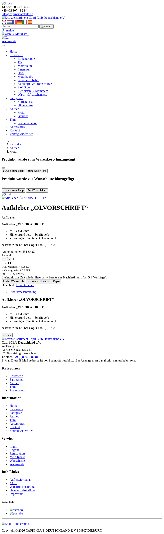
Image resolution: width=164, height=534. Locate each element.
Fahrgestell (16, 98)
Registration (17, 453)
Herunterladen (25, 285)
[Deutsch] (19, 21)
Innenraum (24, 69)
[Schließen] (3, 168)
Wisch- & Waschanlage (32, 94)
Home (13, 51)
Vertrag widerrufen (21, 134)
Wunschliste (17, 460)
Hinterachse (25, 105)
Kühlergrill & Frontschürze (35, 83)
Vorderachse (25, 101)
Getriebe (23, 116)
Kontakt (15, 130)
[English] (4, 21)
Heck (21, 73)
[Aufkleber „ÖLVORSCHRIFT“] (24, 198)
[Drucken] (6, 194)
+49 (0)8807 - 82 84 (25, 357)
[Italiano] (25, 21)
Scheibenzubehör (28, 80)
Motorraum (25, 66)
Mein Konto (17, 457)
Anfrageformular (20, 479)
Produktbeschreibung (23, 292)
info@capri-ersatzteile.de (17, 14)
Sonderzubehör (27, 123)
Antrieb (14, 109)
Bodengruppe (26, 58)
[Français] (14, 21)
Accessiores (17, 126)
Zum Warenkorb (37, 170)
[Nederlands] (9, 21)
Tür (20, 62)
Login (13, 446)
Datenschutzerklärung (23, 490)
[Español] (30, 21)
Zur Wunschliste (37, 190)
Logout (14, 450)
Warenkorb (17, 464)
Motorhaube (25, 76)
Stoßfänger (24, 87)
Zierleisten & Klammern (33, 91)
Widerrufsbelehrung (22, 486)
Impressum (16, 494)
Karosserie (16, 55)
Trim (13, 119)
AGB (13, 483)
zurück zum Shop (13, 170)
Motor (21, 112)
